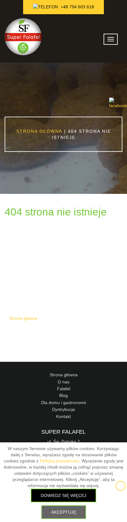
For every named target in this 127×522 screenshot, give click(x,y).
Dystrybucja (63, 409)
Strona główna (39, 131)
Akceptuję (63, 512)
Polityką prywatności (59, 460)
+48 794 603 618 (76, 6)
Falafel (63, 388)
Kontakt (63, 416)
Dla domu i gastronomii (63, 402)
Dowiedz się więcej (63, 495)
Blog (63, 395)
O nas (63, 381)
